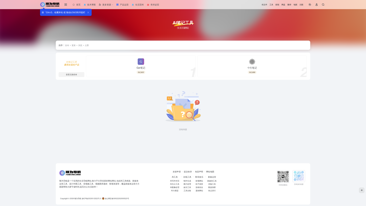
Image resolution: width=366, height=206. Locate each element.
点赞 (87, 45)
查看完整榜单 (71, 74)
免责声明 (199, 171)
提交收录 (188, 171)
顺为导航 (77, 198)
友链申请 (177, 171)
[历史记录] (310, 4)
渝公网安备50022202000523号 (116, 198)
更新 (74, 45)
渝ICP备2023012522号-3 (91, 198)
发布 (67, 45)
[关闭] (88, 12)
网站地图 (210, 171)
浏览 (80, 45)
